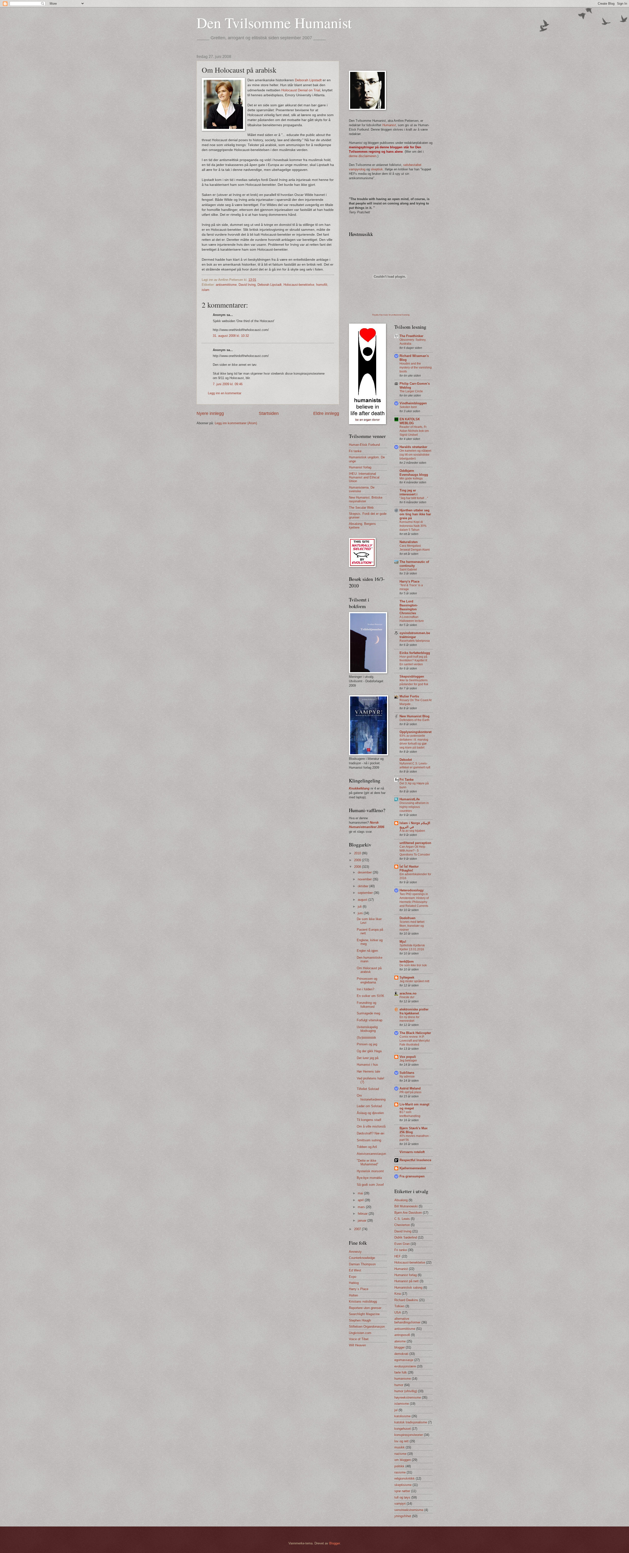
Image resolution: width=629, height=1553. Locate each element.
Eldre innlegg (326, 413)
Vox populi (408, 1057)
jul (396, 1410)
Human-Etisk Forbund (364, 445)
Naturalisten (409, 542)
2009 (358, 860)
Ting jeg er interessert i (408, 492)
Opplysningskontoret (415, 732)
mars (362, 1207)
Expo (352, 1277)
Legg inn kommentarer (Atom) (236, 423)
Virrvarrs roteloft (412, 1152)
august (363, 899)
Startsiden (269, 413)
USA (397, 1312)
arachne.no (408, 993)
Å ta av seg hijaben (412, 830)
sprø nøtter (402, 1491)
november (365, 879)
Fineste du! (407, 997)
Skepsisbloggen (412, 676)
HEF (397, 1256)
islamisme (401, 1403)
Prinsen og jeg (367, 1044)
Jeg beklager (408, 1060)
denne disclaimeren (362, 156)
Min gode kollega (411, 478)
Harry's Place (409, 581)
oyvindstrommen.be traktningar (415, 635)
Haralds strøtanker (413, 447)
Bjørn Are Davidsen (408, 1212)
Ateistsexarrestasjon (371, 1154)
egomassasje (403, 1360)
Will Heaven (357, 1345)
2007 (358, 1229)
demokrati (401, 1354)
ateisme (400, 1341)
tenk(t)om (407, 961)
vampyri (400, 1503)
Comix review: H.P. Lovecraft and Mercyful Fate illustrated (415, 1040)
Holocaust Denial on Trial (300, 90)
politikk (399, 1466)
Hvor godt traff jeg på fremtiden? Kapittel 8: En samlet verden (414, 660)
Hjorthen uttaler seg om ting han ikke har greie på (415, 514)
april (361, 1200)
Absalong (401, 1200)
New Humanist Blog (414, 716)
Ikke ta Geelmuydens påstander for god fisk (414, 682)
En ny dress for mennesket (409, 1019)
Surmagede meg (368, 1013)
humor (398, 1385)
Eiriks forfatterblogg (415, 653)
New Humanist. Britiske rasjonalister (365, 499)
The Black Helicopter (415, 1033)
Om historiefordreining (371, 1097)
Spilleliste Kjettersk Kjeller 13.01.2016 (412, 947)
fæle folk (400, 1372)
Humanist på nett (406, 1281)
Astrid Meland (410, 1088)
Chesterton (402, 1225)
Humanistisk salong (408, 1287)
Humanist (401, 1269)
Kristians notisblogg (363, 1301)
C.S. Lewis (402, 1219)
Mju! (403, 941)
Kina (397, 1293)
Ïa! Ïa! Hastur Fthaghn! (409, 868)
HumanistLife (410, 799)
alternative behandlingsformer (407, 1320)
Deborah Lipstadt (308, 80)
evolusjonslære (405, 1366)
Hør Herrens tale (368, 1071)
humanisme (402, 1378)
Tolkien (399, 1306)
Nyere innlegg (210, 413)
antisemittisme (226, 284)
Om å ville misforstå (371, 1126)
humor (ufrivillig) (405, 1391)
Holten (353, 1295)
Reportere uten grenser (365, 1308)
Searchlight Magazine (364, 1314)
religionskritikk (404, 1478)
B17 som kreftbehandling (410, 1114)
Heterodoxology (412, 890)
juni (361, 913)
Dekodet (406, 760)
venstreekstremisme (408, 1510)
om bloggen (402, 1460)
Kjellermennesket (413, 1168)
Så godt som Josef (370, 1184)
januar (362, 1220)
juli (360, 906)
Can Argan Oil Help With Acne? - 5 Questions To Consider (415, 850)
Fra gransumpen (412, 1176)
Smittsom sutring (369, 1140)
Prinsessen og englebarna (367, 980)
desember (365, 872)
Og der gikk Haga (369, 1051)
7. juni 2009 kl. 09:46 (228, 384)
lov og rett (401, 1441)
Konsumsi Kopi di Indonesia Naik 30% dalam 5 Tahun (413, 525)
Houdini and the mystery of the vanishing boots (416, 367)
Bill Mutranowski (406, 1206)
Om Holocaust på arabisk (369, 970)
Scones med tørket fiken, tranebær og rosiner (412, 925)
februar (363, 1213)
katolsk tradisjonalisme (410, 1422)
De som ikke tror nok (413, 965)
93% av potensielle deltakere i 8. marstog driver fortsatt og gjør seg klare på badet (414, 741)
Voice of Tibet (359, 1339)
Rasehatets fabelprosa (415, 640)
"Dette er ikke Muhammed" (367, 1162)
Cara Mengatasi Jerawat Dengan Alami (415, 547)
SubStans (407, 1073)
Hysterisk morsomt (370, 1171)
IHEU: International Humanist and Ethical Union (364, 477)
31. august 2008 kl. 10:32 (231, 336)
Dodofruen (407, 918)
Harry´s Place (358, 1289)
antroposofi (402, 1335)
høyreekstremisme (407, 1397)
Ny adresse (407, 1076)
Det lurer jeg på (367, 1058)
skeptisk (377, 169)
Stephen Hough (360, 1320)
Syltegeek (407, 977)
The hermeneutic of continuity (414, 564)
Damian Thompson (362, 1264)
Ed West (355, 1270)
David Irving (247, 284)
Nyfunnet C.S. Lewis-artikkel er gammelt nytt (415, 765)
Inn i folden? (365, 989)
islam (205, 290)
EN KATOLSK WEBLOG (410, 421)
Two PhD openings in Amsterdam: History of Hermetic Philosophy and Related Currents (414, 900)
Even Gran (402, 1244)
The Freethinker (411, 336)
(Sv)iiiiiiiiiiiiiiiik (366, 1037)
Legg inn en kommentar (224, 393)
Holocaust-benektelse (299, 284)
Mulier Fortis (409, 696)
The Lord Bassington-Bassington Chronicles (409, 607)
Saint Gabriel (408, 569)
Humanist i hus (367, 1064)
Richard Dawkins (406, 1300)
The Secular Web (361, 507)
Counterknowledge (362, 1258)
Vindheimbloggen (413, 403)
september (366, 893)
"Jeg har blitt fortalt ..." (414, 498)
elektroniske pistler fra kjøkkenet (414, 1011)
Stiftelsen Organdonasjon (367, 1326)
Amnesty (355, 1251)
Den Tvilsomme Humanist (274, 22)
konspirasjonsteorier (408, 1435)
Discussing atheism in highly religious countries (414, 807)
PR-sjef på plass (410, 1092)
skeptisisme (403, 1485)
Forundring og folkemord (366, 1004)
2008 (358, 867)
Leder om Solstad (369, 1106)
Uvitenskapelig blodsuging (367, 1029)
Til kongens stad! (369, 1120)
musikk (399, 1447)
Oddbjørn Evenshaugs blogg (414, 473)
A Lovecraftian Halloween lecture (412, 619)
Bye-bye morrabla (369, 1178)
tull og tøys (402, 1497)
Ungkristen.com (360, 1333)
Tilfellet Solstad (368, 1089)
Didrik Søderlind (405, 1237)
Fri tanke (355, 451)
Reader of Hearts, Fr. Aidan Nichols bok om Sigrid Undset (414, 430)
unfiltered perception (415, 843)
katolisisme (402, 1416)
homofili (321, 284)
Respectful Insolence (415, 1160)
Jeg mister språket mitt (414, 981)
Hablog (354, 1283)
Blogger (334, 1543)
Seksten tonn (408, 407)
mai (361, 1193)
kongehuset (402, 1428)
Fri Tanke (407, 779)
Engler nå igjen (367, 951)
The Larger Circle (411, 391)
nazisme (400, 1454)
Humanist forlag (360, 467)
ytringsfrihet (402, 1516)
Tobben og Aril (367, 1147)
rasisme (400, 1472)
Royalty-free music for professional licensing (390, 315)
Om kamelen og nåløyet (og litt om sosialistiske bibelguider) (415, 454)
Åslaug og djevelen (370, 1113)
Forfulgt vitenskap (369, 1020)
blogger (399, 1347)
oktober (363, 886)
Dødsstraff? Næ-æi (370, 1133)
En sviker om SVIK (370, 996)
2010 (358, 853)
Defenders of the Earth (414, 720)
